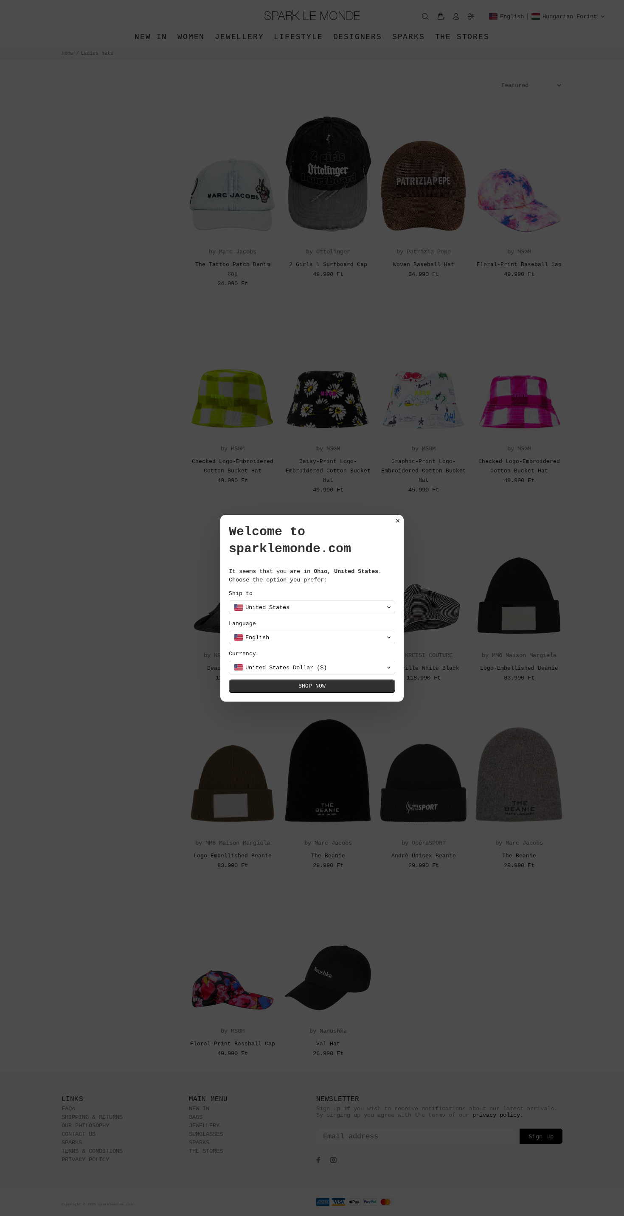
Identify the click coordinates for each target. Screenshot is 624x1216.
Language (242, 624)
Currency (242, 654)
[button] (312, 607)
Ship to (241, 593)
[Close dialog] (398, 521)
